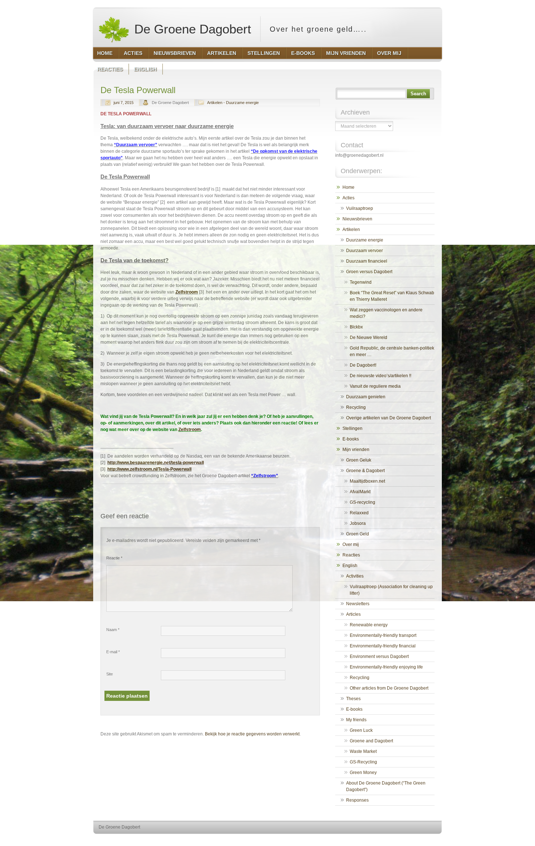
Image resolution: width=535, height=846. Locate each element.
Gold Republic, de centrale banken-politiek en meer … (392, 351)
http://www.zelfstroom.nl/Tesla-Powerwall (149, 469)
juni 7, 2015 (124, 102)
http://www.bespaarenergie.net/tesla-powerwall (155, 462)
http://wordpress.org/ (357, 841)
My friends (356, 719)
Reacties (351, 555)
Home (348, 187)
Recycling (356, 407)
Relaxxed (359, 512)
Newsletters (357, 603)
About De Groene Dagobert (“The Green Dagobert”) (385, 786)
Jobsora (358, 523)
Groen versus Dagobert (369, 271)
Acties (348, 197)
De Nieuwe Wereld (368, 337)
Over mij (350, 544)
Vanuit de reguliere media (375, 386)
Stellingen (352, 428)
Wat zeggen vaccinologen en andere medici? (386, 313)
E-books (350, 439)
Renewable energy (369, 624)
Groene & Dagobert (365, 470)
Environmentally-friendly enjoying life (386, 667)
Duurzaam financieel (366, 261)
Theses (353, 698)
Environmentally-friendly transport (383, 635)
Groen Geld (357, 533)
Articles (353, 614)
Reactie (114, 558)
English (349, 565)
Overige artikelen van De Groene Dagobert (388, 417)
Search (418, 93)
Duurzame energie (364, 240)
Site (109, 674)
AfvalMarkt (360, 491)
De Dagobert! (363, 365)
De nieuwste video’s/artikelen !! (380, 375)
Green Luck (361, 730)
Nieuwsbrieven (357, 219)
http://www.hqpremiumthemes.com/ (413, 841)
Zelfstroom (186, 292)
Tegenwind (361, 282)
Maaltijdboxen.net (367, 481)
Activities (355, 576)
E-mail (113, 652)
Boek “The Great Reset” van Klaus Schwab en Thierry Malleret (392, 296)
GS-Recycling (363, 762)
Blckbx (356, 327)
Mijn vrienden (355, 449)
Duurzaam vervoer (364, 250)
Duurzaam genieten (365, 396)
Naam (112, 629)
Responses (357, 800)
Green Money (363, 772)
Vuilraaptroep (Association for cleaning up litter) (391, 590)
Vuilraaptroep (359, 208)
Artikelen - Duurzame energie (233, 102)
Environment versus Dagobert (379, 656)
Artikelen (351, 229)
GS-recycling (362, 502)
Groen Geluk (358, 460)
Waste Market (363, 751)
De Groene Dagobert (191, 29)
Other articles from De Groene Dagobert (389, 688)
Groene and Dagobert (371, 740)
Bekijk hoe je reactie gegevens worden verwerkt (252, 734)
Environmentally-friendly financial (383, 646)
